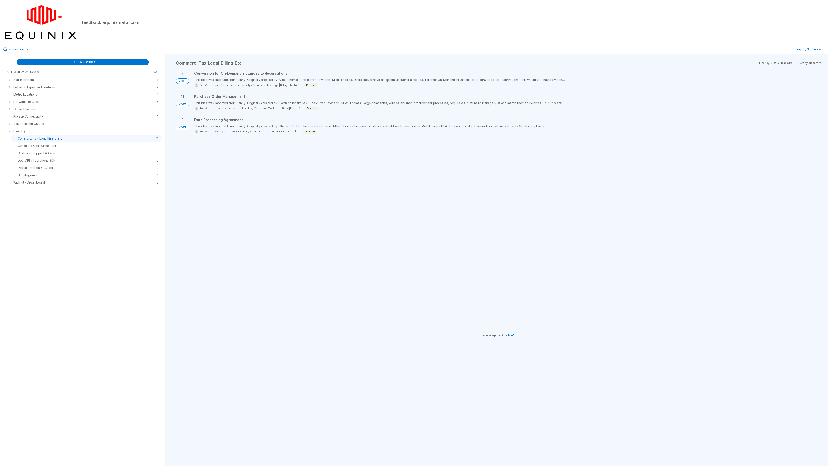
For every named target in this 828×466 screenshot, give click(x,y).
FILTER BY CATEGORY (25, 72)
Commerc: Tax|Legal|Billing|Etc (273, 85)
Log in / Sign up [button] (807, 49)
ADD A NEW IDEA (84, 62)
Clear (155, 72)
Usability (245, 85)
